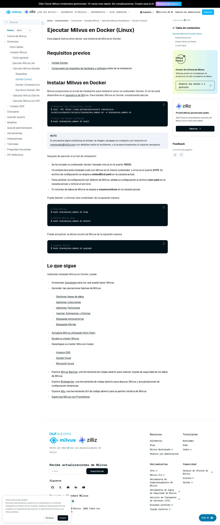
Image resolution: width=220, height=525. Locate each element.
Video (186, 449)
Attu (63, 391)
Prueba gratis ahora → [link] (168, 4)
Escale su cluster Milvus (65, 338)
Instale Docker (60, 62)
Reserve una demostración (188, 12)
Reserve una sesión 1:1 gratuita (192, 86)
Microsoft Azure (65, 363)
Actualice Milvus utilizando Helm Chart (73, 332)
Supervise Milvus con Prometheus (71, 396)
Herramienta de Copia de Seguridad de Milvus (163, 491)
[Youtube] (84, 487)
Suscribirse (97, 471)
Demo (185, 445)
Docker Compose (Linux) (27, 84)
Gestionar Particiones (68, 307)
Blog (112, 12)
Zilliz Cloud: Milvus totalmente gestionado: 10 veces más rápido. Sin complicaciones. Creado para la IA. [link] (96, 3)
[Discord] (68, 487)
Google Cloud (63, 358)
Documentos (67, 12)
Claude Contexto (159, 509)
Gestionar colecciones (68, 302)
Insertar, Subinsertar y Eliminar (73, 313)
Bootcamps (188, 440)
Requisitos (21, 74)
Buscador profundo (160, 505)
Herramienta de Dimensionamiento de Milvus (161, 482)
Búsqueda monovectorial (70, 318)
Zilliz (53, 452)
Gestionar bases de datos (70, 296)
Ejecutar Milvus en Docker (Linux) (187, 34)
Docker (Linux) (24, 79)
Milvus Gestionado (160, 449)
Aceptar (62, 518)
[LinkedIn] (76, 487)
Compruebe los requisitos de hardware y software (79, 68)
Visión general (20, 57)
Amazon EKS (63, 352)
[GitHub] (53, 487)
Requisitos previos (183, 38)
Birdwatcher (67, 381)
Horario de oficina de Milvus (195, 472)
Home (10, 30)
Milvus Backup (69, 372)
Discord (187, 478)
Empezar (208, 12)
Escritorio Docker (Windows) (27, 90)
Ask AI (205, 517)
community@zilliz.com (62, 144)
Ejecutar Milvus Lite (24, 63)
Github (186, 482)
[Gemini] (73, 501)
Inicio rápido (16, 47)
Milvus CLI (156, 475)
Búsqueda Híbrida (66, 324)
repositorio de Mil (75, 95)
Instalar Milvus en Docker (185, 42)
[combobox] (147, 12)
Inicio (50, 20)
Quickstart (71, 282)
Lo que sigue (180, 45)
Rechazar (50, 518)
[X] (60, 487)
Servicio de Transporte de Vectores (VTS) (163, 499)
